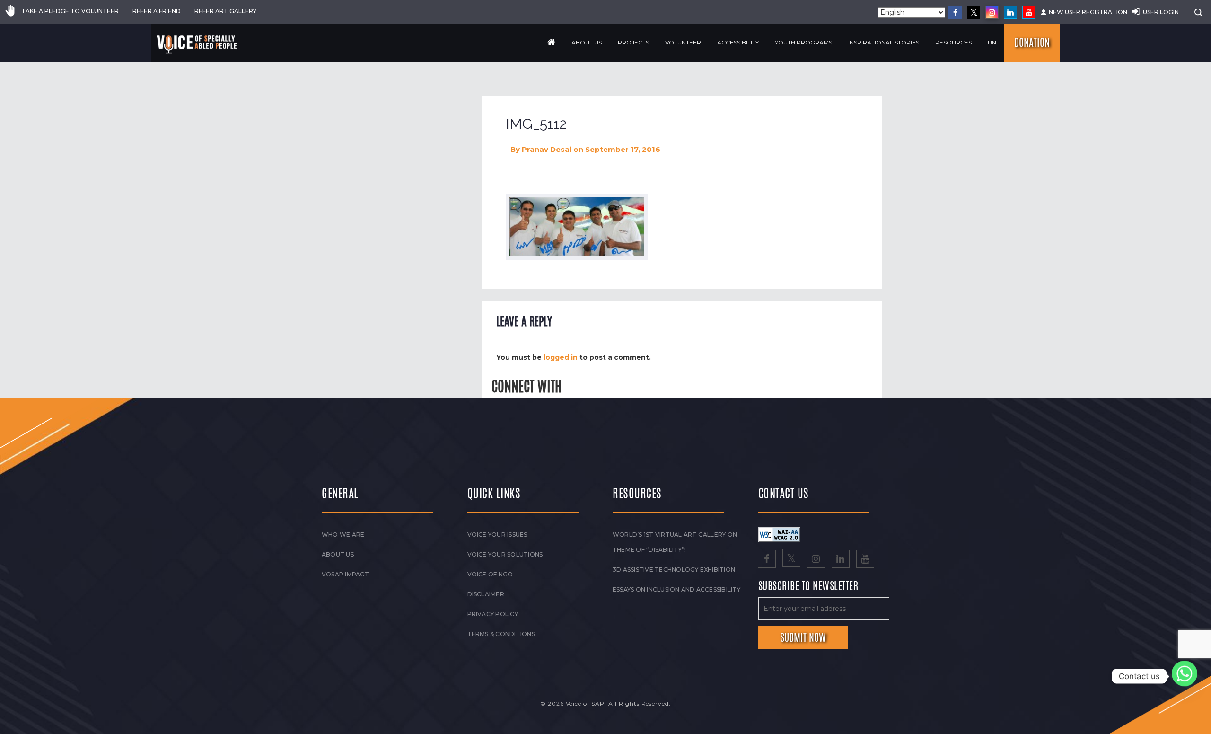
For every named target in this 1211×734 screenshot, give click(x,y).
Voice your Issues (497, 534)
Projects (633, 42)
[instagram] (991, 12)
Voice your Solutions (505, 554)
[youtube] (1028, 12)
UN (992, 42)
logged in (561, 357)
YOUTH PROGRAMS (803, 42)
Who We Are (343, 534)
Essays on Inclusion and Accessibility (676, 589)
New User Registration (1088, 12)
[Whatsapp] (1184, 676)
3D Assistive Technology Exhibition (674, 569)
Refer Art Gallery (225, 11)
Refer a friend (156, 11)
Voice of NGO (490, 574)
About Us (586, 42)
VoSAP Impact (345, 574)
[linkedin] (1010, 12)
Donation (1032, 42)
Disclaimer (485, 594)
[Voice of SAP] (197, 44)
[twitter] (973, 12)
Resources (953, 42)
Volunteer (683, 42)
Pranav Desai (546, 149)
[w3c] (779, 534)
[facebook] (955, 12)
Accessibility (738, 42)
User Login (1161, 12)
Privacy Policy (492, 614)
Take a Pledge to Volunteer (70, 11)
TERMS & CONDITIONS (501, 633)
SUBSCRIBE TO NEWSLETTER (808, 586)
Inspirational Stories (883, 42)
